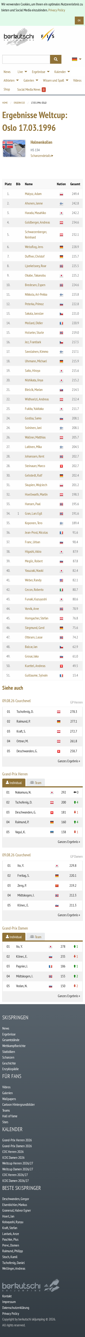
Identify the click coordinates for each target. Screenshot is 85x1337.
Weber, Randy (33, 580)
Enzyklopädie (10, 1069)
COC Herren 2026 (13, 1151)
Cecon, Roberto (34, 589)
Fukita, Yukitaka (34, 408)
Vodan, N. (21, 986)
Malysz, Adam (33, 193)
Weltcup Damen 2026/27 (17, 1169)
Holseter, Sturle (34, 332)
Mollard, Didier (34, 323)
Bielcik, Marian (34, 389)
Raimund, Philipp (12, 1251)
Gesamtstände (10, 1039)
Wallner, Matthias (35, 437)
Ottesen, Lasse (34, 637)
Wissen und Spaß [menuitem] (53, 80)
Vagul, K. (20, 832)
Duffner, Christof (34, 256)
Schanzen (8, 1057)
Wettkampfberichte (14, 1045)
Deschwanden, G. (27, 751)
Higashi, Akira (33, 551)
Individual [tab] (15, 782)
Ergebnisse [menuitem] (38, 71)
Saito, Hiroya (32, 370)
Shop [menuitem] (7, 89)
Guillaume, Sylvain (36, 675)
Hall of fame (9, 1116)
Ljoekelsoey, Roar (35, 265)
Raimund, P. (23, 721)
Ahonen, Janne (34, 203)
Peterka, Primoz (34, 304)
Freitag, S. (23, 875)
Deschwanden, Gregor (15, 1198)
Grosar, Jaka (32, 656)
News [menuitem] (7, 71)
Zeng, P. (22, 885)
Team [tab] (37, 782)
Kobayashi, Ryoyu (12, 1222)
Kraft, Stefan (9, 1227)
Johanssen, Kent (34, 456)
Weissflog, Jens (34, 246)
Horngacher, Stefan (36, 618)
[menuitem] (75, 59)
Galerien (7, 1093)
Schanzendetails (41, 155)
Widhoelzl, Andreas (37, 399)
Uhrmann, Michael (36, 361)
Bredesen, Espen (35, 284)
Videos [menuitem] (77, 80)
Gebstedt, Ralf (33, 475)
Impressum (9, 1301)
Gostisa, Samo (33, 418)
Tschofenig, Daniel (13, 1262)
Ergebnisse (19, 102)
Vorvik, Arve (32, 608)
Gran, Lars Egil (33, 513)
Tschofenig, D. (25, 711)
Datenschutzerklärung (15, 1307)
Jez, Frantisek (33, 342)
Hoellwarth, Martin (36, 494)
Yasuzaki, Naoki (34, 570)
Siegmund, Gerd (34, 627)
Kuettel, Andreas (35, 665)
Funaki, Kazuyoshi (36, 599)
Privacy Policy (56, 10)
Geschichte (9, 1063)
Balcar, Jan (31, 646)
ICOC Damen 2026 (13, 1157)
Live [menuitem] (20, 71)
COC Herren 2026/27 (15, 1174)
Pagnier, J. (22, 966)
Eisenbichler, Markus (14, 1204)
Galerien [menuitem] (29, 80)
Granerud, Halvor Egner (16, 1210)
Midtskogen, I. (25, 895)
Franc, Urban (32, 542)
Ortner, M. (22, 741)
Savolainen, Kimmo (36, 351)
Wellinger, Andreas (13, 1268)
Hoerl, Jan (8, 1216)
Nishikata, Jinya (34, 380)
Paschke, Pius (10, 1239)
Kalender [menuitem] (60, 71)
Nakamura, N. (23, 792)
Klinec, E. (23, 905)
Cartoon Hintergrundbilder (18, 1104)
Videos (6, 1087)
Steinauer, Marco (35, 465)
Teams (6, 1110)
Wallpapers (9, 1098)
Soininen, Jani (33, 427)
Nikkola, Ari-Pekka (36, 294)
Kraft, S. (21, 731)
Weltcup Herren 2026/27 (17, 1163)
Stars (5, 1122)
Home (5, 102)
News (5, 1028)
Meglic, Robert (34, 561)
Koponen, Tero (33, 523)
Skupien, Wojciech (36, 484)
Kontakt (7, 1296)
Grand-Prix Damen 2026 (17, 1146)
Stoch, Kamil (9, 1256)
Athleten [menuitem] (9, 80)
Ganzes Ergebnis (68, 761)
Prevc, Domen (10, 1245)
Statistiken (8, 1051)
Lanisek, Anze (10, 1233)
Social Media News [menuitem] (30, 89)
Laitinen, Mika (33, 446)
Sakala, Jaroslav (34, 313)
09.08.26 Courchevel (42, 701)
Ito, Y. (20, 865)
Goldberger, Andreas (37, 222)
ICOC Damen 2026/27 (15, 1180)
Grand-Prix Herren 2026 (17, 1140)
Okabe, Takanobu (35, 275)
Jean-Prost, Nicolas (36, 532)
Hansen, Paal (33, 504)
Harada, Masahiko (35, 212)
